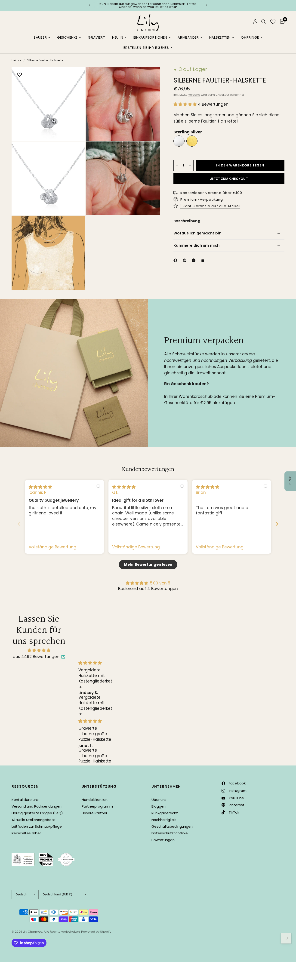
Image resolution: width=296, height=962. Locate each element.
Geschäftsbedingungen (172, 826)
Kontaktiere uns (25, 799)
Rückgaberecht (164, 813)
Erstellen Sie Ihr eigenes (146, 47)
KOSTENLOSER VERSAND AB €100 (184, 5)
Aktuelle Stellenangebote (34, 819)
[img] (40, 487)
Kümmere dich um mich (196, 245)
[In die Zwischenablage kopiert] (203, 260)
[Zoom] (75, 76)
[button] (185, 104)
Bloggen (158, 806)
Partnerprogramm (97, 806)
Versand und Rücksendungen (37, 806)
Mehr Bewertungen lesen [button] (148, 564)
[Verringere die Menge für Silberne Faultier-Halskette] (177, 165)
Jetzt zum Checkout (229, 178)
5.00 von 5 (160, 583)
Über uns (158, 799)
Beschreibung (186, 221)
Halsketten (220, 37)
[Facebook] (176, 260)
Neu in (117, 37)
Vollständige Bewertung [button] (52, 547)
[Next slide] (277, 524)
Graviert (96, 37)
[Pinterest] (185, 260)
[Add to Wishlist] (20, 75)
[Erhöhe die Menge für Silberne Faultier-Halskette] (189, 165)
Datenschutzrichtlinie (169, 833)
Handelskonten (95, 799)
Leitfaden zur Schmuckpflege (37, 826)
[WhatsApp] (194, 260)
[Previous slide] (19, 524)
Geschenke (67, 37)
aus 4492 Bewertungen (36, 656)
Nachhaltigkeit (163, 819)
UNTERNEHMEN (166, 786)
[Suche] (263, 22)
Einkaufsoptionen (150, 37)
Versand (194, 95)
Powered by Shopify (96, 931)
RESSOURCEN (25, 786)
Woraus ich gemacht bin (197, 233)
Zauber (40, 37)
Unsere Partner (94, 813)
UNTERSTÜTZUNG (99, 786)
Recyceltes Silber (26, 833)
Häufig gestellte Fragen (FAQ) (37, 813)
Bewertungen (163, 839)
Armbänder (188, 37)
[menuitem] (42, 38)
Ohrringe (250, 37)
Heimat (17, 60)
